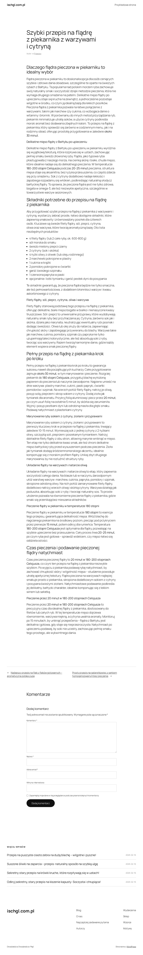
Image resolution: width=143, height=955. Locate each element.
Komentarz (32, 720)
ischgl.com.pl (16, 5)
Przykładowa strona (125, 4)
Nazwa (30, 756)
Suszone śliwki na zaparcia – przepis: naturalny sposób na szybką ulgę (52, 864)
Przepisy (37, 53)
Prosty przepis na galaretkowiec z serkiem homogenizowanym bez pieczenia (94, 674)
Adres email (32, 769)
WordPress (131, 946)
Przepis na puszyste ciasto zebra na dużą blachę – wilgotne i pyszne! (51, 855)
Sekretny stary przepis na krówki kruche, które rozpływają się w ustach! (53, 872)
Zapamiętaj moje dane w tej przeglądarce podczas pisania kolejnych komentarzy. (64, 795)
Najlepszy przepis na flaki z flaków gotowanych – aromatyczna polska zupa (34, 674)
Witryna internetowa (35, 782)
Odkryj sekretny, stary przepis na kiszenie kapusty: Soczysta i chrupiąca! (54, 881)
